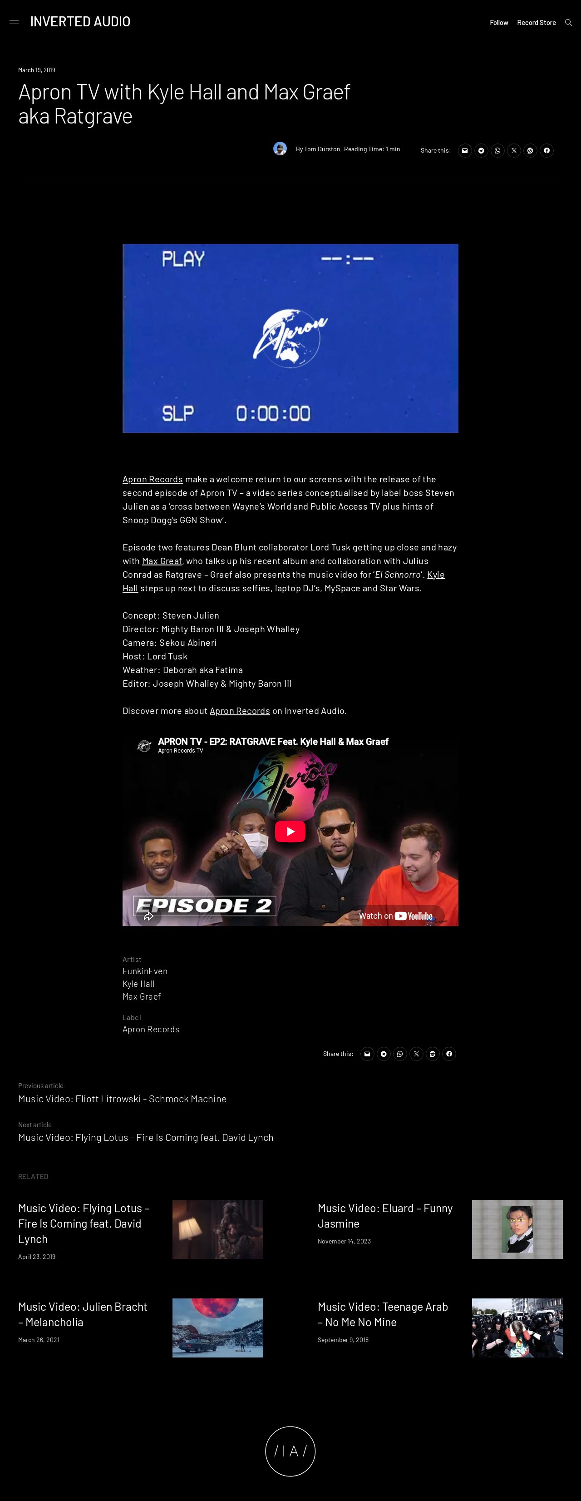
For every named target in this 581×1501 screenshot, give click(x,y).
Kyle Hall (139, 983)
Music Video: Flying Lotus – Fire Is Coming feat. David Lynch (83, 1223)
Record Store (536, 22)
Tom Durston (322, 149)
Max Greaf (162, 560)
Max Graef (142, 996)
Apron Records (153, 478)
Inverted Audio (80, 21)
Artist (132, 959)
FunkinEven (145, 971)
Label (132, 1017)
